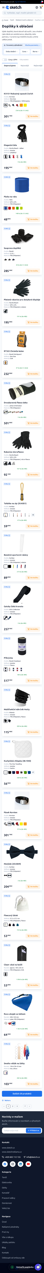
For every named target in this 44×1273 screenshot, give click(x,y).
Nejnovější (25, 66)
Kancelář (5, 1193)
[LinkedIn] (20, 1164)
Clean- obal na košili (13, 965)
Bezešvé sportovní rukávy (16, 555)
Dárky (4, 1188)
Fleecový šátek (11, 915)
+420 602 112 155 (13, 1157)
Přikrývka (8, 658)
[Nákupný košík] (41, 7)
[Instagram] (13, 1164)
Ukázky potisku (8, 1242)
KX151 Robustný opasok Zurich (18, 94)
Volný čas (6, 1208)
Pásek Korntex (10, 812)
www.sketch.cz (8, 1148)
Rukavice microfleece (14, 452)
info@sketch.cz (33, 1157)
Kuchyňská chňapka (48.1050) (17, 761)
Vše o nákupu (8, 1237)
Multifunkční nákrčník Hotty (17, 709)
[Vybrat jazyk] (42, 2)
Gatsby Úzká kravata (13, 606)
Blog (4, 1247)
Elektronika (7, 1182)
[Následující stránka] (29, 1106)
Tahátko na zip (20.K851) (15, 503)
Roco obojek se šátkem (14, 1014)
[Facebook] (5, 1164)
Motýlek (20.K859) (12, 864)
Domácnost (7, 1203)
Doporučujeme (10, 66)
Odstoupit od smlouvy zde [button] (13, 1258)
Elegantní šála (10, 145)
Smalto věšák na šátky (14, 1063)
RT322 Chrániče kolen (14, 351)
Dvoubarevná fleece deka (16, 403)
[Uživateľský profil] (37, 7)
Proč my (5, 1232)
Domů (6, 20)
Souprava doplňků (12, 248)
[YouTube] (28, 1164)
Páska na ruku (10, 197)
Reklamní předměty (10, 1227)
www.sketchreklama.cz (12, 1152)
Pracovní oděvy (8, 1198)
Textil (12, 20)
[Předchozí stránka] (4, 1106)
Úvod (4, 1222)
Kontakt (5, 1253)
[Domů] (13, 7)
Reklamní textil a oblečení (24, 20)
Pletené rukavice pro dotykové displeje (22, 300)
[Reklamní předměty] (3, 7)
